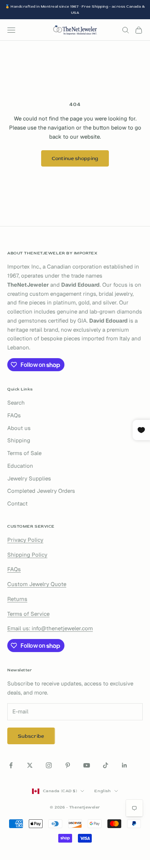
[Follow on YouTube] (86, 765)
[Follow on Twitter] (29, 765)
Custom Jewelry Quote (36, 584)
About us (19, 428)
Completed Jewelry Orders (41, 490)
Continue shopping (75, 158)
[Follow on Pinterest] (67, 765)
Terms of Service (28, 613)
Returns (17, 598)
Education (20, 465)
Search (16, 402)
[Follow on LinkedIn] (124, 765)
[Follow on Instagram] (48, 765)
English (102, 791)
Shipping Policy (27, 554)
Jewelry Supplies (29, 478)
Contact (17, 503)
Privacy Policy (25, 539)
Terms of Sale (24, 453)
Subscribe (31, 736)
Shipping (18, 440)
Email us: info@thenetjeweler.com (50, 628)
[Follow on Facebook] (11, 765)
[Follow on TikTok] (105, 765)
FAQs (14, 415)
